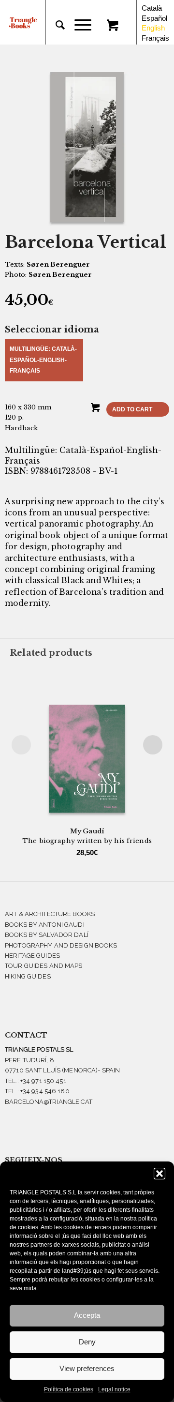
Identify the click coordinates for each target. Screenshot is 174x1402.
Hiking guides (28, 976)
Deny (87, 1342)
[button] (159, 1173)
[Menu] (78, 25)
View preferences (87, 1368)
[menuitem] (55, 25)
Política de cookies (68, 1389)
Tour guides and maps (44, 965)
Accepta (87, 1315)
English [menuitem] (153, 28)
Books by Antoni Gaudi (45, 924)
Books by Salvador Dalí (46, 934)
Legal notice (114, 1389)
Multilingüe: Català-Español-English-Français (43, 360)
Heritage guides (32, 955)
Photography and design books (61, 945)
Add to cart (132, 409)
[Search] (55, 25)
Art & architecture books (50, 914)
